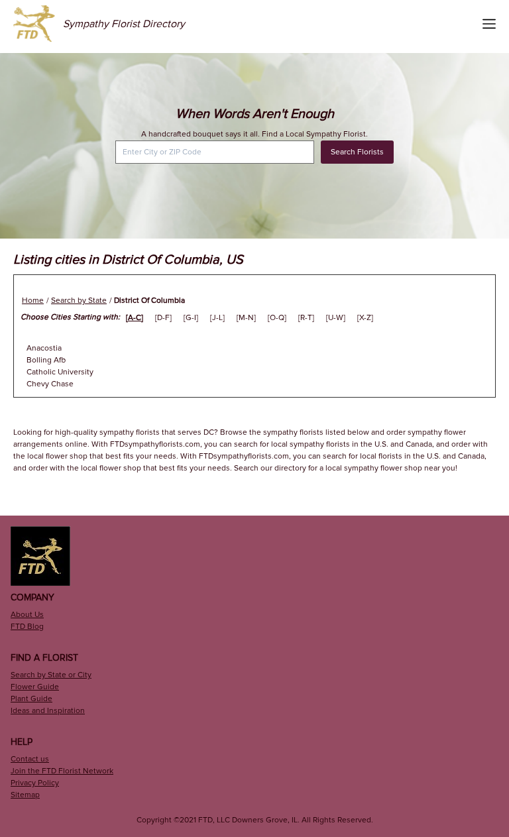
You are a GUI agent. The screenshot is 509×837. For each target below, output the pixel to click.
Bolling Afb (46, 360)
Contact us (30, 759)
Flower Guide (35, 687)
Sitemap (25, 795)
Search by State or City (51, 675)
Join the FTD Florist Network (62, 771)
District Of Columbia (149, 301)
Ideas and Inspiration (48, 711)
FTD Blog (27, 627)
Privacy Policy (35, 783)
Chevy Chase (50, 384)
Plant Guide (31, 699)
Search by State (79, 301)
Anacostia (44, 348)
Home (33, 301)
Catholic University (60, 372)
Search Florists (357, 152)
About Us (27, 615)
